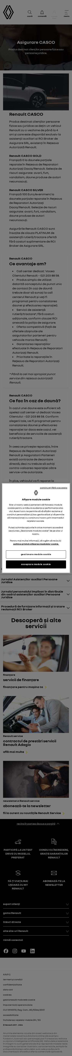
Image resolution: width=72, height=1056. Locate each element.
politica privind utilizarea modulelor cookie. (36, 544)
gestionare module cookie (36, 554)
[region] (36, 528)
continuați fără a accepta (53, 487)
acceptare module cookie (36, 564)
